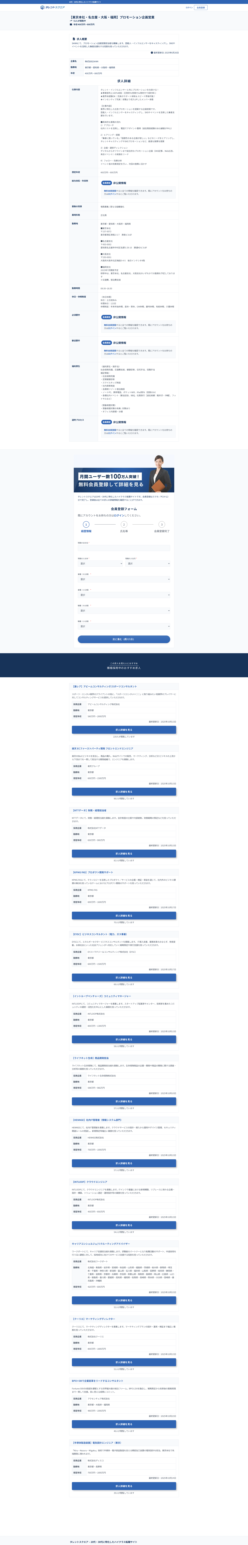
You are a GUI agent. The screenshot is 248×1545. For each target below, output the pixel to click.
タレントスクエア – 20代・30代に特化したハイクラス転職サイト (103, 1542)
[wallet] (71, 24)
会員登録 (201, 7)
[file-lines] (74, 39)
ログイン (112, 193)
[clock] (152, 52)
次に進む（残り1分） (124, 639)
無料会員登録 (110, 190)
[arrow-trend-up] (71, 20)
